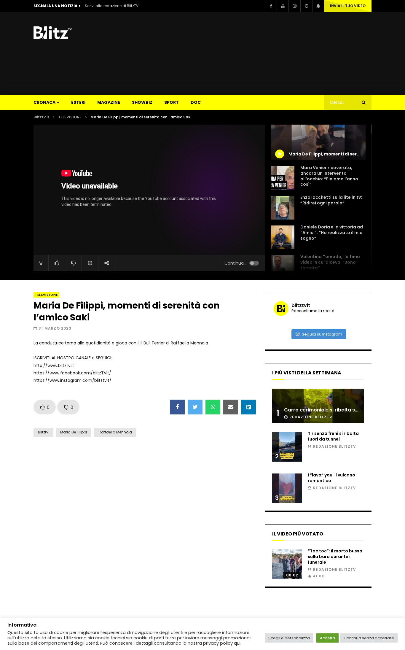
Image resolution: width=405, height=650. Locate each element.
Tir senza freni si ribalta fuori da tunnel (333, 436)
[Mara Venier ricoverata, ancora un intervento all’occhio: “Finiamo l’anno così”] (282, 178)
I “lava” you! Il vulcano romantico (331, 478)
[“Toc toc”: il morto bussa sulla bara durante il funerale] (287, 564)
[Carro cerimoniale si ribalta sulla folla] (318, 406)
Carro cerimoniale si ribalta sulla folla (330, 409)
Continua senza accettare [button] (369, 638)
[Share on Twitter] (195, 407)
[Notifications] (318, 6)
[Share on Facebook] (177, 407)
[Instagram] (294, 6)
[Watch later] (306, 6)
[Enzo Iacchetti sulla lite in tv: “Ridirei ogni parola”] (282, 208)
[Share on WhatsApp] (212, 407)
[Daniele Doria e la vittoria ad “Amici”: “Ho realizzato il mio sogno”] (282, 237)
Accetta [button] (327, 638)
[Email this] (230, 407)
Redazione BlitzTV (310, 416)
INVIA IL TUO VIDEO (348, 5)
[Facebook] (271, 6)
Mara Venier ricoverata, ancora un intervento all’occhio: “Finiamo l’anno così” (329, 176)
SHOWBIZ (142, 102)
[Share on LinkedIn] (248, 407)
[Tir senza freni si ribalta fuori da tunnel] (287, 447)
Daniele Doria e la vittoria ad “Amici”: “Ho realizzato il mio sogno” (331, 232)
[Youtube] (282, 6)
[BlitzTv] (54, 32)
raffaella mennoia (115, 432)
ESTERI (78, 102)
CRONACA (44, 102)
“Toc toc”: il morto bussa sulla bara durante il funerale (335, 556)
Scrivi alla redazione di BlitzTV (111, 5)
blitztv (43, 432)
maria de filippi (73, 432)
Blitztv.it (41, 117)
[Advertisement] (263, 53)
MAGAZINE (108, 102)
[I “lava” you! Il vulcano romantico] (287, 488)
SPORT (171, 102)
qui (237, 643)
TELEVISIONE (70, 117)
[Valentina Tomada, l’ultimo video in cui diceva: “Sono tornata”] (282, 267)
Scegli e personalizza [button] (289, 638)
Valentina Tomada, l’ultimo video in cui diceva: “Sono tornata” (330, 262)
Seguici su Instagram (322, 334)
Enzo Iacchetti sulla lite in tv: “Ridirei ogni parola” (331, 200)
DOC (196, 102)
